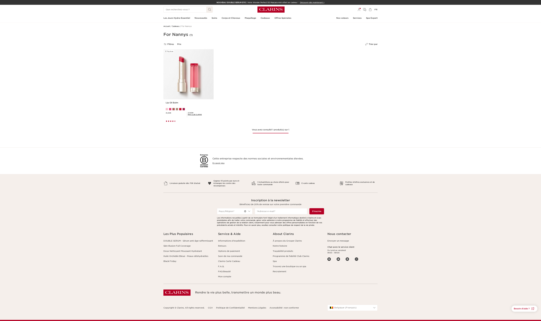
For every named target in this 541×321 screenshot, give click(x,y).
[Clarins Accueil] (271, 9)
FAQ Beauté (224, 271)
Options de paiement (229, 251)
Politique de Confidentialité (230, 308)
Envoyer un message (338, 241)
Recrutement (279, 271)
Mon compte (224, 276)
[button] (524, 309)
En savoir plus (218, 163)
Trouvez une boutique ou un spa (289, 266)
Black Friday (169, 261)
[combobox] (234, 211)
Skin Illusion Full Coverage (177, 246)
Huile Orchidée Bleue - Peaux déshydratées (185, 256)
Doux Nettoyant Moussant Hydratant (182, 251)
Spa (275, 261)
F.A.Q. (221, 266)
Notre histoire (280, 246)
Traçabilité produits (283, 251)
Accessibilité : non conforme (284, 308)
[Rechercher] (210, 9)
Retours (222, 246)
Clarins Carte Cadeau (229, 261)
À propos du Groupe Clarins (287, 241)
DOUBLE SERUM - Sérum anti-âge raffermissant (188, 241)
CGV (210, 308)
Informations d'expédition (231, 241)
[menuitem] (359, 9)
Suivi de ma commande (230, 256)
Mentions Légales (257, 308)
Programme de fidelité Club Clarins (291, 256)
